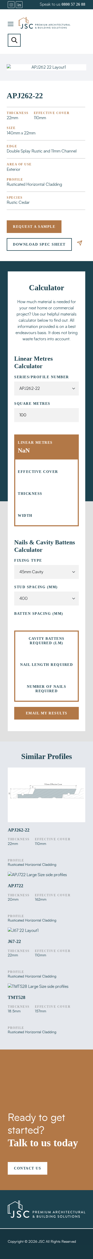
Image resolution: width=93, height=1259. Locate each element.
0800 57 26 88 (73, 4)
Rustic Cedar (18, 202)
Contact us (27, 1168)
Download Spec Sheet (39, 244)
